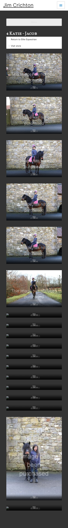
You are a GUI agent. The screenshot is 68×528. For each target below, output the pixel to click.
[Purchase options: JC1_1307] (34, 345)
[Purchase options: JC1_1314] (34, 376)
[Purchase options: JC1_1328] (34, 507)
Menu (34, 22)
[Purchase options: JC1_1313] (34, 366)
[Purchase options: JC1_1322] (34, 497)
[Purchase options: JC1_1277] (34, 130)
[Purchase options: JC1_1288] (34, 260)
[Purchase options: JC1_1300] (34, 324)
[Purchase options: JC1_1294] (34, 304)
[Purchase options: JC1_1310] (34, 355)
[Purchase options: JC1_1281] (34, 174)
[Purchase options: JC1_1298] (34, 314)
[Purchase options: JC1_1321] (34, 407)
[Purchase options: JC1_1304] (34, 335)
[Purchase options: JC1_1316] (34, 386)
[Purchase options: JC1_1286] (34, 217)
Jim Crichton (18, 5)
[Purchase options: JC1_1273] (34, 87)
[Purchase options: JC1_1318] (34, 397)
